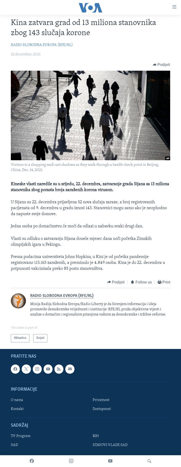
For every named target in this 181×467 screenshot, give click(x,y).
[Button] (161, 65)
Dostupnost (102, 409)
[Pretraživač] (149, 461)
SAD (14, 445)
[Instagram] (71, 461)
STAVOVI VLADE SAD (110, 445)
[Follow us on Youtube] (48, 369)
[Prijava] (69, 369)
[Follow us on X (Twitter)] (26, 369)
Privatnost (101, 400)
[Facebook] (32, 461)
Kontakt (17, 409)
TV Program (20, 436)
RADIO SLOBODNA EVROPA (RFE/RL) (42, 45)
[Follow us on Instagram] (37, 369)
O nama (17, 400)
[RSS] (58, 369)
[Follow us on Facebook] (15, 369)
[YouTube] (110, 461)
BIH (96, 436)
